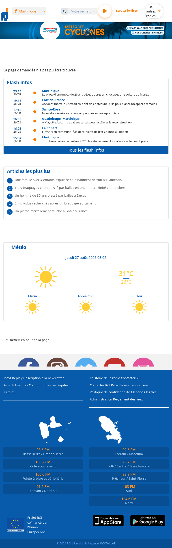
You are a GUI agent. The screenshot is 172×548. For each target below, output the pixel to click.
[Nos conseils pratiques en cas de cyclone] (148, 33)
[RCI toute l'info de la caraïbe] (4, 15)
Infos (7, 378)
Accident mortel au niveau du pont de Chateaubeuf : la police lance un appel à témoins (99, 104)
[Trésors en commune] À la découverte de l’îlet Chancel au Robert (85, 131)
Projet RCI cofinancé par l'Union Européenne (37, 524)
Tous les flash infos (86, 150)
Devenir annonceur (133, 385)
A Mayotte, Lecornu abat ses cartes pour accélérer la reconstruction (87, 122)
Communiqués (40, 385)
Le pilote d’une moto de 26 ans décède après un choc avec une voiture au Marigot (96, 94)
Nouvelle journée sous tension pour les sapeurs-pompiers (80, 113)
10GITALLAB (107, 543)
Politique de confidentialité (110, 392)
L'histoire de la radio (105, 378)
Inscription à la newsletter (44, 378)
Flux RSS (10, 392)
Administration (101, 399)
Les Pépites (60, 385)
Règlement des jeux (128, 399)
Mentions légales (144, 392)
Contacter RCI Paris (104, 385)
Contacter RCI (131, 378)
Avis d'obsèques (16, 385)
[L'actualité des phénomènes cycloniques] (145, 28)
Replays (18, 378)
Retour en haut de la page (29, 340)
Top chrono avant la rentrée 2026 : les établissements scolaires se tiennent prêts (95, 141)
